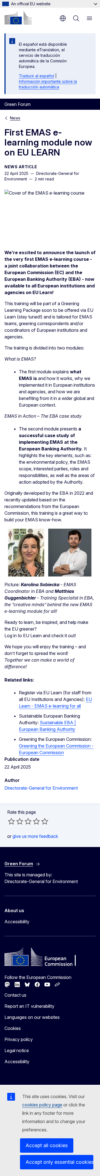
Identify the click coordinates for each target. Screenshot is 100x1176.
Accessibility (16, 921)
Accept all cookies (47, 1145)
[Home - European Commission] (18, 17)
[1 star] (11, 821)
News (15, 118)
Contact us (15, 995)
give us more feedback (35, 836)
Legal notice (16, 1050)
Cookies (12, 1028)
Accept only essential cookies (59, 1162)
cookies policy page (42, 1105)
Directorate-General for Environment (41, 788)
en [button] (63, 18)
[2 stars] (15, 821)
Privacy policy (18, 1039)
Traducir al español (36, 75)
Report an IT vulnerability (29, 1006)
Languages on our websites (32, 1017)
